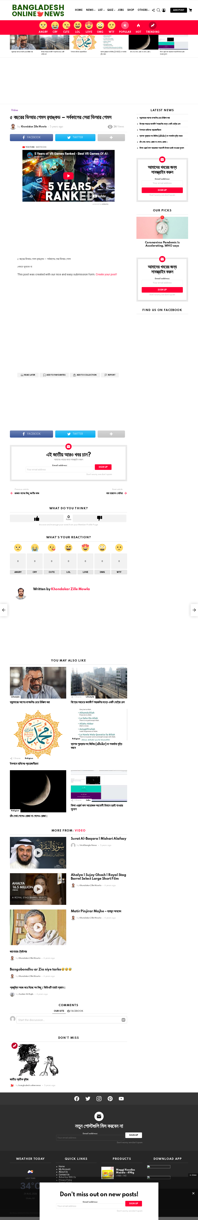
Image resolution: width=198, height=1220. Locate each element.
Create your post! (106, 274)
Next (186, 46)
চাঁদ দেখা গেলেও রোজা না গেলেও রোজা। (140, 52)
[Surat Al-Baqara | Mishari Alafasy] (38, 853)
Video (80, 830)
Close (193, 1193)
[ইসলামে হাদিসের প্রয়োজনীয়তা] (84, 42)
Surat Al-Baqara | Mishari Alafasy (98, 838)
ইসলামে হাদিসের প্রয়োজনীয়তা (78, 52)
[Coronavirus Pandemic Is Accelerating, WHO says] (162, 228)
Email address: (59, 465)
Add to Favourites (55, 375)
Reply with (123, 1020)
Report (111, 375)
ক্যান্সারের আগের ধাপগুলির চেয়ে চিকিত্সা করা (22, 52)
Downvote (99, 518)
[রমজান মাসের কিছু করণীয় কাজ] (3, 610)
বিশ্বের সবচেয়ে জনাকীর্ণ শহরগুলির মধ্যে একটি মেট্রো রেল (98, 702)
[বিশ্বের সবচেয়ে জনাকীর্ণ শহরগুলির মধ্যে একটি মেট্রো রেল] (54, 42)
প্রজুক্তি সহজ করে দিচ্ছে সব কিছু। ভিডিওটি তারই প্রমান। (37, 987)
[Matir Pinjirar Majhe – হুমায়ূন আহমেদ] (38, 927)
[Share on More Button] (111, 137)
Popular (125, 32)
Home (78, 10)
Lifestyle (15, 697)
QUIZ (110, 10)
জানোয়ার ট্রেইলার (18, 951)
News (89, 10)
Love (89, 32)
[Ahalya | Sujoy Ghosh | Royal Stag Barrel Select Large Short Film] (38, 889)
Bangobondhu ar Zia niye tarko (35, 969)
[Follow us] (153, 10)
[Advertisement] (99, 80)
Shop (130, 10)
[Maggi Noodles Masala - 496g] (107, 1173)
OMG (100, 32)
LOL (77, 32)
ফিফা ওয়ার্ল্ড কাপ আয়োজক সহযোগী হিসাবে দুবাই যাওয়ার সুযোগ (162, 148)
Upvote (37, 518)
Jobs (121, 10)
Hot (138, 32)
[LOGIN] (164, 10)
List (100, 10)
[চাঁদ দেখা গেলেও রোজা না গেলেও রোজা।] (143, 42)
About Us (63, 1172)
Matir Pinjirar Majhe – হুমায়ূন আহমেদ (96, 911)
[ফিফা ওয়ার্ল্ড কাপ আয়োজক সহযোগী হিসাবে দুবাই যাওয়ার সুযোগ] (173, 42)
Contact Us (64, 1174)
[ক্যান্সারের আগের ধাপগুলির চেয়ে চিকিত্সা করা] (25, 42)
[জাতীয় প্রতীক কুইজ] (38, 1060)
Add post (178, 10)
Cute (66, 32)
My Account (64, 1169)
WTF (111, 32)
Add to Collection (87, 375)
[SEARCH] (158, 10)
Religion (29, 758)
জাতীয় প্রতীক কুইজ (19, 1079)
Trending (152, 32)
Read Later (29, 375)
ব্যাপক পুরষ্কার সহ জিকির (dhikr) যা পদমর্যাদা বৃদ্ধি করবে (161, 136)
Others (142, 10)
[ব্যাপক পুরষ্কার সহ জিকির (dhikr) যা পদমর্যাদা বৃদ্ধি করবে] (114, 42)
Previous (11, 46)
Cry (55, 32)
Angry (43, 32)
